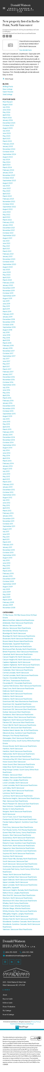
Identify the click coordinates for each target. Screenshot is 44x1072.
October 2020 (8, 262)
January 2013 (7, 487)
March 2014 (7, 461)
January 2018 (7, 348)
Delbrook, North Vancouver (13, 691)
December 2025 (9, 123)
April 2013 (6, 479)
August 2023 (7, 183)
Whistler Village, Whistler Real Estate (16, 908)
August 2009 (8, 586)
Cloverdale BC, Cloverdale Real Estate (17, 683)
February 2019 (8, 314)
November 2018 (9, 322)
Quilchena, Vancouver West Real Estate (18, 840)
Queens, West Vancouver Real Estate (17, 835)
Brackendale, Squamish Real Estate (16, 644)
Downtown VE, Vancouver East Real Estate (19, 707)
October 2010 (8, 552)
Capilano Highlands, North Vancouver (16, 662)
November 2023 (9, 175)
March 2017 (7, 369)
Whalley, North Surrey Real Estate (15, 903)
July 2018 (6, 332)
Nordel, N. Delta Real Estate (13, 809)
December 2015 (9, 406)
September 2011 (9, 526)
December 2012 (9, 490)
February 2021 (8, 254)
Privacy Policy (35, 1022)
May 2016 (6, 393)
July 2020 (6, 269)
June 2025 (7, 133)
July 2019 (6, 301)
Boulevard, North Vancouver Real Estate (18, 638)
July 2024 (6, 159)
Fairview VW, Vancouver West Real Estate (18, 722)
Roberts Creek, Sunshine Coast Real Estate (19, 843)
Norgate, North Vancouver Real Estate (17, 811)
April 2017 (6, 366)
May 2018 (6, 338)
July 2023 (6, 186)
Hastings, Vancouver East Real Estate (17, 756)
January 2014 (8, 466)
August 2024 (8, 157)
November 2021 (9, 230)
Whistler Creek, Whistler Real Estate (16, 906)
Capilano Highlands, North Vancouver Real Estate (21, 665)
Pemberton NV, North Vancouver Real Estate (19, 819)
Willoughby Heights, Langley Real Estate (18, 914)
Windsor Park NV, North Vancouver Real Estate (20, 919)
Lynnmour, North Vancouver (13, 793)
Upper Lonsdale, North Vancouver (15, 882)
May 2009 (6, 594)
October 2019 (8, 293)
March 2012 (7, 510)
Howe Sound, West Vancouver (14, 762)
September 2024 (9, 154)
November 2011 (8, 521)
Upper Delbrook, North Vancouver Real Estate (20, 880)
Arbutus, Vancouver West (12, 625)
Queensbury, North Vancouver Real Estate (19, 838)
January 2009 (8, 605)
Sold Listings (7, 94)
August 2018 (7, 330)
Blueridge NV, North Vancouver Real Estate (19, 636)
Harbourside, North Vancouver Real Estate (19, 754)
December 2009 (9, 579)
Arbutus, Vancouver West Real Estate (17, 628)
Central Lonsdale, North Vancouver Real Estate (20, 675)
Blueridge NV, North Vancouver (14, 633)
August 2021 (7, 238)
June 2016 (6, 390)
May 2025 (6, 136)
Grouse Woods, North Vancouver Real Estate (20, 746)
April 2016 (6, 395)
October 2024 (8, 151)
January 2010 (8, 576)
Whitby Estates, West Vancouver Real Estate (20, 911)
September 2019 (9, 296)
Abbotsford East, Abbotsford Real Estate (18, 620)
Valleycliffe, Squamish (11, 887)
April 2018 (6, 340)
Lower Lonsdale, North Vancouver (15, 783)
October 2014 (8, 442)
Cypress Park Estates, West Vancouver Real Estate (22, 686)
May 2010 (6, 565)
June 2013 (6, 474)
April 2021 (6, 248)
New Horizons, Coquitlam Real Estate (17, 806)
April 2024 (6, 165)
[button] (5, 961)
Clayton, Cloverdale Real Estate (15, 678)
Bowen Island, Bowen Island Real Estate (18, 641)
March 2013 (7, 482)
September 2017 (9, 356)
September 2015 (9, 414)
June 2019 (6, 303)
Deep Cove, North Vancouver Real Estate (18, 688)
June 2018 (6, 335)
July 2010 (6, 560)
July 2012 (6, 500)
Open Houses (8, 92)
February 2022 (8, 222)
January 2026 (8, 120)
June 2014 (6, 453)
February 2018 (8, 345)
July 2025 (6, 131)
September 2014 (9, 445)
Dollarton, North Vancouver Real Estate (17, 699)
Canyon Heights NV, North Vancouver (17, 657)
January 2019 (7, 317)
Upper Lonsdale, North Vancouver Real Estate (20, 885)
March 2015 (7, 429)
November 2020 (9, 259)
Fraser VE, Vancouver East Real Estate (17, 728)
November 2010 (9, 550)
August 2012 (7, 497)
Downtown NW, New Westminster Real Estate (20, 701)
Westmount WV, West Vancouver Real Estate (20, 901)
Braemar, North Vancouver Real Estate (17, 646)
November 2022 (9, 201)
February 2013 (8, 484)
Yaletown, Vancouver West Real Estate (17, 929)
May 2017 (6, 364)
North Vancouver (9, 814)
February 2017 (8, 372)
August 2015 (7, 416)
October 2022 (8, 204)
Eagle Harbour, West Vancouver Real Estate (19, 717)
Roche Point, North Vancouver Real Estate (22, 33)
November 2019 (9, 290)
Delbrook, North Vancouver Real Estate (17, 694)
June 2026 (7, 110)
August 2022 (8, 209)
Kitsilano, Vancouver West (12, 775)
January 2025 (8, 146)
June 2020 (7, 272)
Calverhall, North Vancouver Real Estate (18, 654)
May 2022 (6, 214)
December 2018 (9, 319)
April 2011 (6, 539)
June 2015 (6, 421)
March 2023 (7, 196)
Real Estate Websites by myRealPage (22, 1024)
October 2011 (8, 524)
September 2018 (9, 327)
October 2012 (8, 492)
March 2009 (7, 600)
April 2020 (6, 277)
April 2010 (6, 568)
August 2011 (7, 529)
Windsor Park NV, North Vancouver (15, 916)
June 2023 (7, 188)
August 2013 (7, 469)
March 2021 (7, 251)
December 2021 (9, 228)
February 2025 (8, 144)
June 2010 (6, 563)
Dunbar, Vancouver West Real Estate (16, 712)
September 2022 (9, 207)
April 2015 (6, 427)
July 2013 (6, 471)
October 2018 (8, 324)
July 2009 (6, 589)
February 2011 (8, 544)
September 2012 (9, 495)
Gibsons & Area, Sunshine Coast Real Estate (19, 733)
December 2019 (9, 288)
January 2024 (8, 172)
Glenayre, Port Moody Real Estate (16, 735)
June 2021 (6, 243)
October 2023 (8, 178)
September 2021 (9, 235)
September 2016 (9, 385)
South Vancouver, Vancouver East (15, 861)
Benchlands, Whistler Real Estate (15, 631)
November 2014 (9, 440)
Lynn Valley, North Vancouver (13, 788)
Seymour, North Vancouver (13, 856)
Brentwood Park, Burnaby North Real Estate (19, 649)
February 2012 (8, 513)
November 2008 (9, 607)
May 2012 (6, 505)
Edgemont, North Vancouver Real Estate (18, 720)
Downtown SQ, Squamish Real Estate (17, 704)
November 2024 (9, 149)
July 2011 (6, 531)
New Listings (7, 89)
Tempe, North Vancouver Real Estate (17, 874)
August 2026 (7, 104)
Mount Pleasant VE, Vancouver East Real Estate (21, 804)
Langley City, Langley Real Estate (15, 780)
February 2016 (8, 400)
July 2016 (6, 387)
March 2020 (7, 280)
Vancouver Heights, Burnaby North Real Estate (20, 890)
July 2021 (6, 241)
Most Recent (8, 102)
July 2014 (6, 450)
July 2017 (6, 358)
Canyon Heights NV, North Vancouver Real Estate (21, 659)
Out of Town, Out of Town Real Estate (17, 817)
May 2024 (6, 162)
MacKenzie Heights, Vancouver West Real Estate (21, 798)
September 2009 (9, 584)
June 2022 (7, 212)
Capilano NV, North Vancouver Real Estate (18, 667)
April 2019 (6, 309)
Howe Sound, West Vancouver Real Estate (19, 764)
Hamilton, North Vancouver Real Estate (17, 751)
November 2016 (9, 379)
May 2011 (6, 537)
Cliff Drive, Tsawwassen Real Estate (16, 680)
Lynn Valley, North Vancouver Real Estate (18, 790)
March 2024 (7, 167)
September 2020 (9, 264)
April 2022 (6, 217)
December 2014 (9, 437)
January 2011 (7, 547)
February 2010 (8, 573)
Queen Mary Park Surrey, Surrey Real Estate (19, 832)
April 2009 (6, 597)
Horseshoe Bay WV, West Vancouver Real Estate (21, 759)
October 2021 (8, 233)
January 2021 (7, 256)
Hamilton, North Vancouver (13, 748)
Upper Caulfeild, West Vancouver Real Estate (20, 877)
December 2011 (8, 518)
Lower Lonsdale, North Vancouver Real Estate (20, 785)
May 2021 (6, 246)
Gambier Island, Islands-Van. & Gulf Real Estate (20, 730)
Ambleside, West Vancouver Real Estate (18, 623)
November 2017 (9, 351)
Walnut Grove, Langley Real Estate (16, 893)
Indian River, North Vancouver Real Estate (18, 767)
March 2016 (7, 398)
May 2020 (6, 275)
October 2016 (8, 382)
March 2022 (7, 220)
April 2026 (6, 115)
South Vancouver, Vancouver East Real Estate (20, 864)
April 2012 (6, 508)
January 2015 (7, 435)
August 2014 (7, 448)
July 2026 (6, 107)
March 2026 (7, 117)
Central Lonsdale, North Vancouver (16, 673)
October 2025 (8, 125)
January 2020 (8, 285)
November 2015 (9, 408)
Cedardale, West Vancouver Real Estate (18, 670)
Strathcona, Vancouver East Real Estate (18, 866)
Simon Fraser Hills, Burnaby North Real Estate (20, 859)
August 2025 (8, 128)
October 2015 (8, 411)
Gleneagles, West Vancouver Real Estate (18, 738)
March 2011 (7, 542)
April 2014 (6, 458)
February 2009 (8, 602)
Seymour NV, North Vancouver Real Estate (19, 853)
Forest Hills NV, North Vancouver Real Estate (19, 725)
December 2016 (9, 377)
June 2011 (6, 534)
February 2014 (8, 463)
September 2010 (9, 555)
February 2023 (8, 199)
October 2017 (8, 353)
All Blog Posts (8, 86)
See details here (25, 50)
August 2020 (8, 267)
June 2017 (6, 361)
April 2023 (6, 193)
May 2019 (6, 306)
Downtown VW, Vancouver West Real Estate (19, 709)
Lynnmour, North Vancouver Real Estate (18, 796)
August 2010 (7, 558)
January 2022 (8, 225)
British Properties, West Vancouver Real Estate (20, 652)
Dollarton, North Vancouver (13, 696)
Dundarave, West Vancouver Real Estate (18, 714)
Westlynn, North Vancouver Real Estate (17, 898)
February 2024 (8, 170)
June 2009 (7, 592)
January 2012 (7, 516)
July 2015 (6, 419)
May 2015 (6, 424)
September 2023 (9, 180)
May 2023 (6, 191)
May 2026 (6, 112)
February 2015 (8, 432)
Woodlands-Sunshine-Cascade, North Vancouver (21, 921)
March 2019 (7, 311)
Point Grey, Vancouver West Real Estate (18, 827)
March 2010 (7, 571)
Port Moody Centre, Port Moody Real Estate (19, 830)
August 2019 (7, 298)
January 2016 (7, 403)
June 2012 (6, 503)
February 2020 (8, 283)
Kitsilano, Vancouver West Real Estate (17, 777)
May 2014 (6, 455)
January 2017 (7, 374)
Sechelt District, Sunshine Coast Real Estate (19, 851)
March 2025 (7, 141)
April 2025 (6, 138)
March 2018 (7, 343)
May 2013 (6, 476)
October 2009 (8, 581)
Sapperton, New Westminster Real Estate (18, 848)
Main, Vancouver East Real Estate (15, 801)
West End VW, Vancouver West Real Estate (19, 895)
